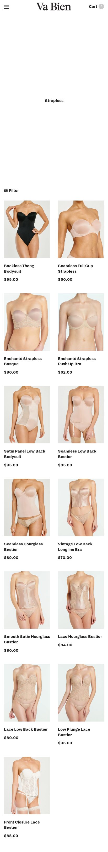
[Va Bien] (54, 6)
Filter (14, 190)
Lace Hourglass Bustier (80, 636)
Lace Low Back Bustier (26, 729)
